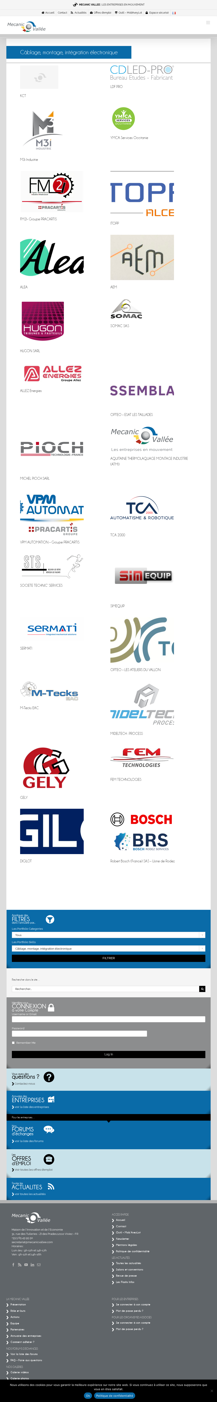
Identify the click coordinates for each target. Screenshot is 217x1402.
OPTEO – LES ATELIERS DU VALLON (135, 670)
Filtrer (109, 958)
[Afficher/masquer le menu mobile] (208, 22)
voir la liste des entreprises (31, 1107)
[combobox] (108, 935)
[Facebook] (13, 1264)
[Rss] (19, 1264)
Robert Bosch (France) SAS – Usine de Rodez (142, 861)
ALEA (24, 287)
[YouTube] (26, 1264)
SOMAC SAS (119, 326)
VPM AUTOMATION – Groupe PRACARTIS (49, 542)
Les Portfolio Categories (27, 928)
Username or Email (24, 1014)
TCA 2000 (117, 535)
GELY (24, 798)
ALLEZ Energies (31, 391)
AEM (113, 287)
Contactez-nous (24, 1083)
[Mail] (38, 1264)
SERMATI (26, 648)
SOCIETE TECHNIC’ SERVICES (41, 586)
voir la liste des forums (28, 1141)
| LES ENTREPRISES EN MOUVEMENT (112, 4)
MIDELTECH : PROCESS (126, 734)
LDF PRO (116, 87)
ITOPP (114, 223)
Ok (88, 1395)
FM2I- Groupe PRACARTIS (38, 219)
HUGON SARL (30, 351)
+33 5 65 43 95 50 (22, 1237)
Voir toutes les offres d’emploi (33, 1169)
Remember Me (26, 1042)
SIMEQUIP (117, 606)
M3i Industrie (29, 160)
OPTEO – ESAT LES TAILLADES (131, 415)
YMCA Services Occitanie (129, 138)
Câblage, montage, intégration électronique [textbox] (43, 948)
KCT (23, 96)
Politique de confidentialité (114, 1395)
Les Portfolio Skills (24, 942)
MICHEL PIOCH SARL (35, 479)
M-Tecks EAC (29, 708)
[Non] (212, 1391)
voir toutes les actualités (30, 1194)
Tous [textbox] (18, 935)
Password (18, 1028)
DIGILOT (26, 861)
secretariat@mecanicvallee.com (32, 1242)
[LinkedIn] (32, 1264)
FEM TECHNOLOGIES (125, 780)
